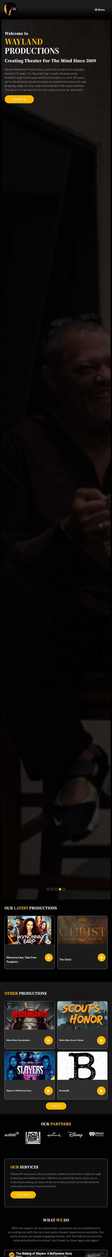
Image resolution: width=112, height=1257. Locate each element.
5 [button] (64, 889)
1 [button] (48, 889)
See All (56, 1105)
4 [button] (60, 889)
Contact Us (19, 99)
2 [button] (52, 889)
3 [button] (56, 889)
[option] (56, 460)
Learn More (23, 1194)
